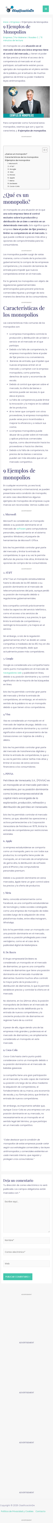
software (21, 528)
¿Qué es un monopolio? (16, 154)
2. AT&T (11, 166)
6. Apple (11, 178)
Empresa (7, 37)
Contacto (40, 1511)
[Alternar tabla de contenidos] (43, 149)
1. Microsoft (13, 163)
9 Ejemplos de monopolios (17, 160)
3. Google (12, 169)
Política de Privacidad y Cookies (17, 1511)
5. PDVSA (11, 175)
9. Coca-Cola (13, 186)
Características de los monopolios (21, 157)
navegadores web (12, 672)
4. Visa (10, 172)
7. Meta (11, 180)
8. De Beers (12, 183)
